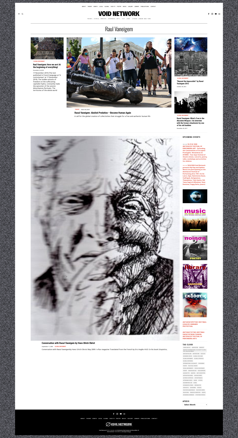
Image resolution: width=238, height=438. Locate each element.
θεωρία (203, 392)
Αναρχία (193, 373)
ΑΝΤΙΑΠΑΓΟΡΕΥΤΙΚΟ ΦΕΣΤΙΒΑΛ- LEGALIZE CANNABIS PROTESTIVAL (195, 324)
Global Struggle (199, 358)
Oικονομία (201, 363)
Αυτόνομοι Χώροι (187, 380)
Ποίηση (199, 387)
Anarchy (201, 347)
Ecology (203, 353)
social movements (188, 368)
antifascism (196, 353)
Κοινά (195, 382)
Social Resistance (199, 368)
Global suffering (188, 360)
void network (201, 370)
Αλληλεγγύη (186, 373)
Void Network (102, 430)
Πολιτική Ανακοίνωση (189, 390)
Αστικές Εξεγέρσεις (188, 377)
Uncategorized (192, 370)
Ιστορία (200, 380)
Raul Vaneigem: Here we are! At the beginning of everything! (47, 65)
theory (185, 370)
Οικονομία (193, 387)
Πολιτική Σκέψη (200, 390)
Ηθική (195, 380)
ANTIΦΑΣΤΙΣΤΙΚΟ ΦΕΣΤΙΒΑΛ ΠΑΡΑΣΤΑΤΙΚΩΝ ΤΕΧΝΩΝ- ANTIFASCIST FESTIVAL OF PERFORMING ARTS (193, 335)
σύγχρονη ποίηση (200, 394)
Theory (77, 109)
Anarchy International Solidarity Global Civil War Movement (194, 350)
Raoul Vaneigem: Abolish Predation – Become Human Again (102, 112)
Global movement (39, 61)
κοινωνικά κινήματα (188, 394)
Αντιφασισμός (198, 375)
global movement (188, 358)
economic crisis (187, 356)
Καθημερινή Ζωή (187, 382)
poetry (185, 365)
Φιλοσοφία (186, 392)
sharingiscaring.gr (126, 431)
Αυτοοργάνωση (198, 377)
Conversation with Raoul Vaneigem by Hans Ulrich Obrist (68, 343)
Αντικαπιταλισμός (188, 375)
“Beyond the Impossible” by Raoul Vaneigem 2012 (190, 82)
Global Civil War (198, 356)
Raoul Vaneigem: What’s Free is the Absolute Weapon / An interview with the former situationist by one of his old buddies (190, 121)
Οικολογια (186, 387)
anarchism (195, 347)
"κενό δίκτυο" (187, 347)
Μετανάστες (198, 385)
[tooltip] (208, 13)
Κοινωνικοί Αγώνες (188, 385)
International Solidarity (190, 363)
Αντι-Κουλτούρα (201, 373)
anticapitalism (187, 353)
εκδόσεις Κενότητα (195, 392)
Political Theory (192, 365)
